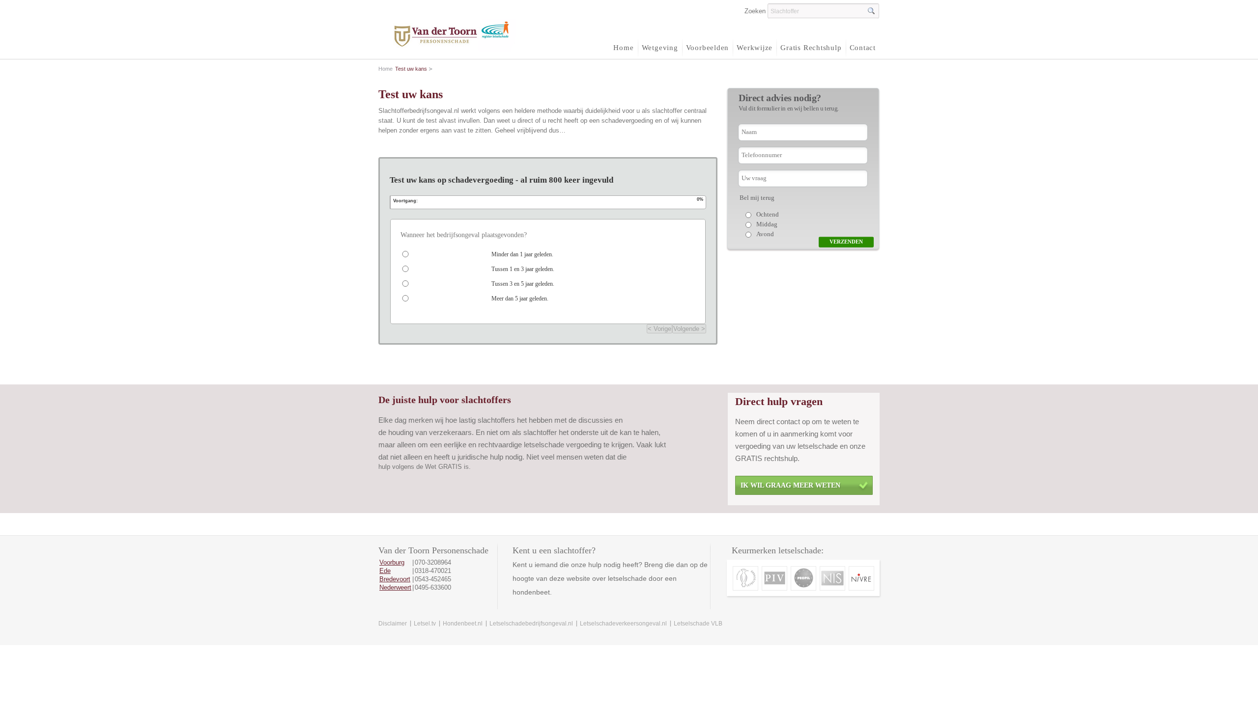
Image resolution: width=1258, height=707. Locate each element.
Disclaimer (392, 623)
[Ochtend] (822, 214)
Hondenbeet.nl (463, 623)
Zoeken (755, 11)
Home (623, 48)
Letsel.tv (425, 623)
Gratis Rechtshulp (810, 48)
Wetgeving (660, 48)
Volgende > (689, 328)
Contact (863, 48)
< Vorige (659, 328)
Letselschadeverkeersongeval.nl (623, 623)
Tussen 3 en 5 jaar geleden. (522, 283)
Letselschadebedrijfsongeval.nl (531, 623)
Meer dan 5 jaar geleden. (519, 298)
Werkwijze (754, 48)
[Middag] (822, 224)
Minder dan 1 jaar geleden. (522, 254)
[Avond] (822, 234)
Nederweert (395, 587)
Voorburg (391, 562)
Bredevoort (394, 579)
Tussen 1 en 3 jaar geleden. (522, 269)
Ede (385, 570)
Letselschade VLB (698, 623)
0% (700, 199)
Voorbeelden (707, 48)
